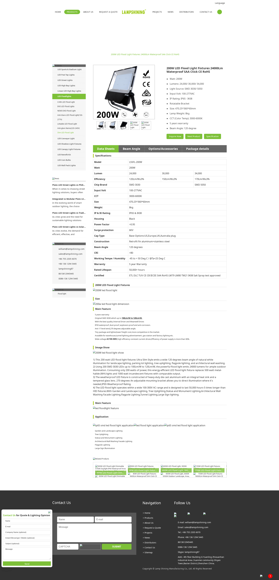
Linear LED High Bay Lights (69, 91)
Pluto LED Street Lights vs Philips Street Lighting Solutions (69, 185)
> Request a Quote (152, 527)
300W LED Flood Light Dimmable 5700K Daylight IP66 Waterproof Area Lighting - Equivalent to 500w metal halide (111, 472)
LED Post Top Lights (66, 75)
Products (72, 11)
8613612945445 (66, 273)
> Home (146, 512)
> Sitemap (148, 552)
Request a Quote (108, 11)
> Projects (147, 532)
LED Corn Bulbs (64, 160)
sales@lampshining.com (70, 253)
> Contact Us (149, 547)
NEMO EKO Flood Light (66, 111)
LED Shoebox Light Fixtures (69, 144)
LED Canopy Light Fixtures (69, 149)
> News (146, 537)
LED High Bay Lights (66, 85)
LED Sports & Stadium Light (70, 69)
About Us (88, 11)
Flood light (62, 293)
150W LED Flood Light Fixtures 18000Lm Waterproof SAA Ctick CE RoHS (210, 470)
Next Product (193, 136)
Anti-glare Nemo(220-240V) (68, 128)
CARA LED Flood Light (66, 102)
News (171, 11)
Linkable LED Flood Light (67, 124)
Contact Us (206, 11)
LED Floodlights (78, 54)
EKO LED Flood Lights (65, 106)
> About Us (148, 522)
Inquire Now (175, 136)
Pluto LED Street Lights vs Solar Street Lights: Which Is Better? (69, 226)
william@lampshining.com (71, 249)
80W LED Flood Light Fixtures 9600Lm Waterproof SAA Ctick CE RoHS (144, 470)
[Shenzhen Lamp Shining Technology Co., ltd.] (134, 12)
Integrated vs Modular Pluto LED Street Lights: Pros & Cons (69, 199)
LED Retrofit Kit (64, 154)
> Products (148, 517)
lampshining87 (66, 268)
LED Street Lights (65, 80)
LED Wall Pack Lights (67, 165)
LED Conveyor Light (66, 138)
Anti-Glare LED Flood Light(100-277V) (70, 117)
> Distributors (149, 542)
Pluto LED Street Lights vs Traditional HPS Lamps (69, 212)
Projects (157, 11)
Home (58, 11)
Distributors (186, 11)
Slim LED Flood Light (99, 54)
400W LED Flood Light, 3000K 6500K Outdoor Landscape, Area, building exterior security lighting (177, 470)
